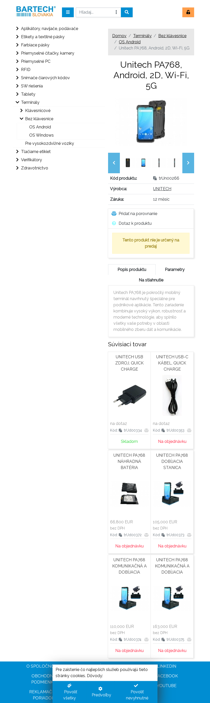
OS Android (130, 41)
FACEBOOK (166, 676)
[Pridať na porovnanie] (146, 430)
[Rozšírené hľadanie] (116, 12)
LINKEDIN (166, 666)
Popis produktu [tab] (132, 269)
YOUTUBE (166, 685)
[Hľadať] (127, 12)
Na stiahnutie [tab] (151, 280)
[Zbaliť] (17, 102)
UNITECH (162, 188)
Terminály (142, 35)
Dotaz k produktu (135, 223)
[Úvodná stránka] (36, 12)
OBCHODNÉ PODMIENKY (43, 679)
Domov (119, 35)
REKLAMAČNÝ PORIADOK (43, 694)
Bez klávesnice (172, 35)
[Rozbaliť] (17, 29)
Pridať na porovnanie (138, 213)
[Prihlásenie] (188, 12)
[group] (127, 163)
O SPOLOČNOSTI (43, 666)
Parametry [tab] (175, 269)
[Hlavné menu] (68, 12)
